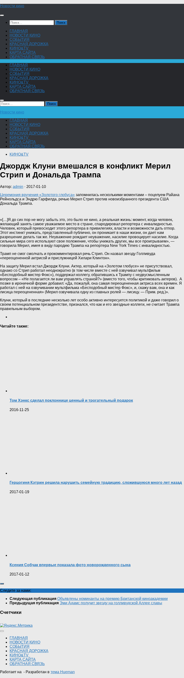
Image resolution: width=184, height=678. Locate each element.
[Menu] (2, 15)
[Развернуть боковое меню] (2, 583)
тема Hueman (63, 672)
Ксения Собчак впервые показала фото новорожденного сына (70, 565)
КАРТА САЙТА (23, 53)
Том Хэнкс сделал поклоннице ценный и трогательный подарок (71, 400)
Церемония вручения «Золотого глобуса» (37, 195)
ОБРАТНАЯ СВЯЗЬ (27, 57)
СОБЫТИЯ (19, 40)
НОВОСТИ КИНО (25, 35)
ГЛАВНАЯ (19, 31)
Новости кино (12, 6)
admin (18, 187)
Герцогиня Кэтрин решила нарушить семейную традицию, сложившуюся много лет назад (96, 482)
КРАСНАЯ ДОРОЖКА (29, 44)
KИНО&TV (19, 48)
